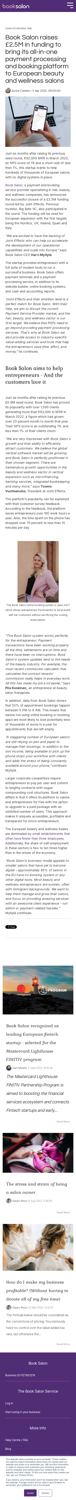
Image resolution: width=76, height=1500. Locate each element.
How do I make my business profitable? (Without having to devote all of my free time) (37, 1290)
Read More (63, 1121)
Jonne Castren (21, 90)
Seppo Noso (19, 1200)
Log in (9, 1403)
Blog (8, 1449)
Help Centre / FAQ (16, 1440)
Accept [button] (30, 1492)
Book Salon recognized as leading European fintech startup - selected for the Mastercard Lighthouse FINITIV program (32, 1042)
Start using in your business (22, 1412)
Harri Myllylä (19, 1067)
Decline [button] (45, 1492)
